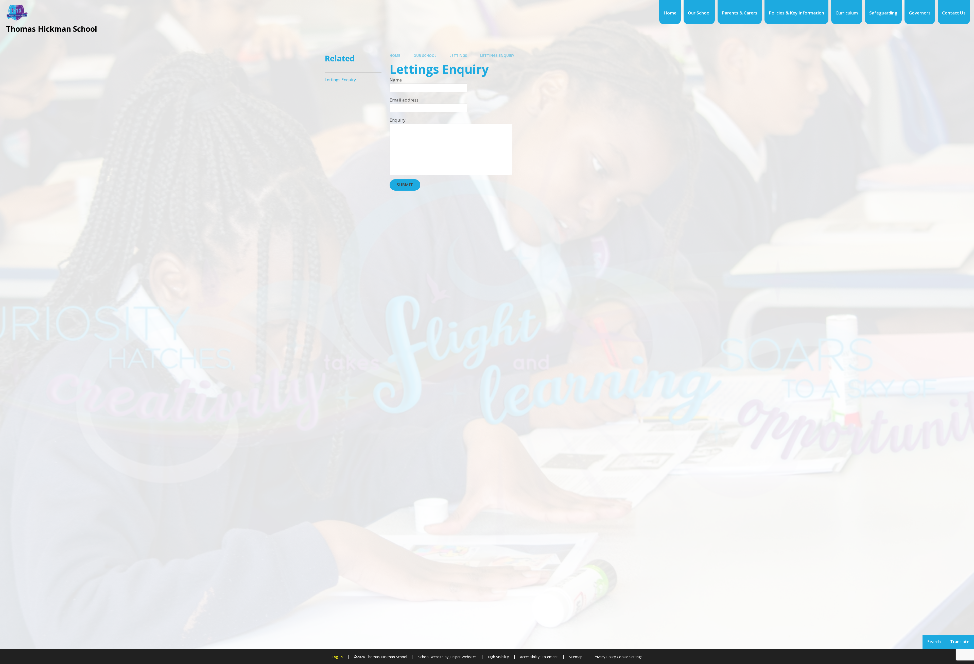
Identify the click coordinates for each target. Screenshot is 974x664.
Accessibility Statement (539, 656)
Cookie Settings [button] (629, 656)
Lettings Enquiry (497, 55)
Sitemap (575, 656)
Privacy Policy (605, 656)
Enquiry (398, 120)
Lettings (458, 55)
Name (396, 80)
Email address (404, 100)
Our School (425, 55)
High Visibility (498, 656)
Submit (405, 185)
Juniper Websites (462, 656)
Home (395, 55)
